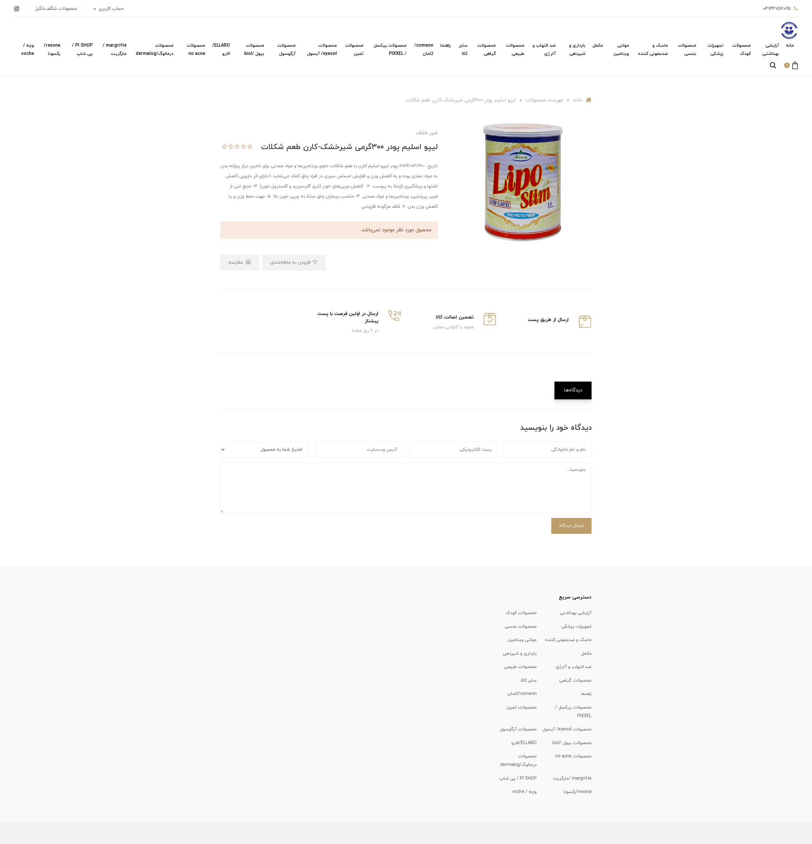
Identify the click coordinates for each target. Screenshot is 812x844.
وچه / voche (27, 50)
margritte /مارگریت (115, 50)
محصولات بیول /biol (254, 50)
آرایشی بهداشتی (770, 50)
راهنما (445, 46)
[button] (791, 65)
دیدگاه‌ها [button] (573, 390)
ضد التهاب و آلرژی (544, 50)
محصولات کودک (741, 50)
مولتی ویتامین (621, 50)
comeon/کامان (423, 50)
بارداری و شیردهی (577, 50)
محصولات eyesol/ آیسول (322, 50)
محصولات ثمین (354, 50)
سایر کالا (463, 50)
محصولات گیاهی (486, 50)
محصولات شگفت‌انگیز (56, 9)
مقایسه (236, 262)
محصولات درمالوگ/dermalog (155, 50)
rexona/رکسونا (52, 50)
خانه (790, 46)
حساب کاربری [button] (110, 9)
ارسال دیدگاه (571, 526)
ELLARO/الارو (221, 50)
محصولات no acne (196, 50)
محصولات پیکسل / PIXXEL (390, 50)
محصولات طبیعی (515, 50)
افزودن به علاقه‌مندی (291, 262)
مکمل (598, 46)
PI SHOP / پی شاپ (82, 50)
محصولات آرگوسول (286, 50)
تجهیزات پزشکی (716, 50)
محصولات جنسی (687, 50)
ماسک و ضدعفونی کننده (653, 50)
